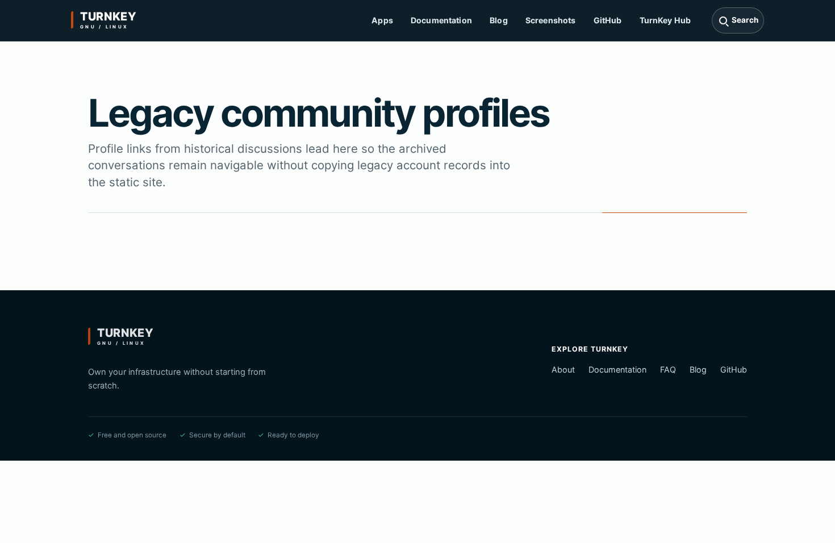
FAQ (668, 369)
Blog (499, 20)
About (563, 369)
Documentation (441, 20)
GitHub (608, 20)
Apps (382, 20)
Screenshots (550, 20)
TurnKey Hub (665, 20)
